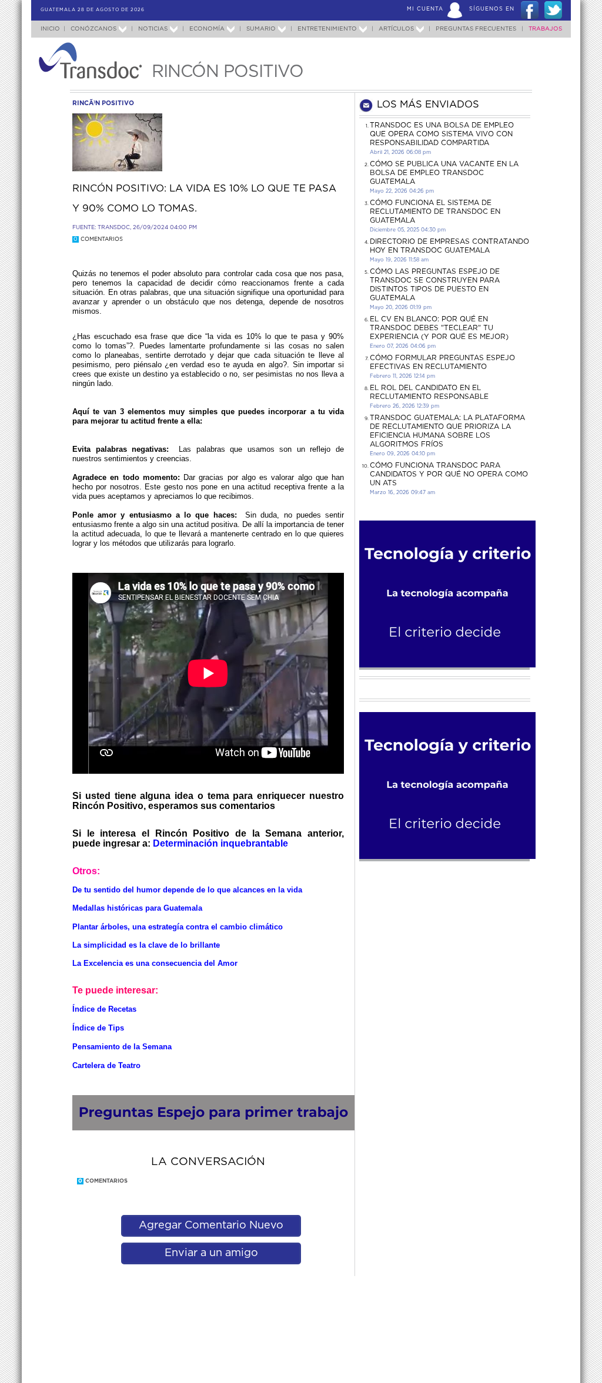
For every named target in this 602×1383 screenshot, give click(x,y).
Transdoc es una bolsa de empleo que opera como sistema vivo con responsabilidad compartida (442, 134)
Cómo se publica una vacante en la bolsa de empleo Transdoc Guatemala (444, 172)
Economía (207, 29)
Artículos (396, 29)
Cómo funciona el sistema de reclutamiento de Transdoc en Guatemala (435, 211)
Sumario (261, 29)
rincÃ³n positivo (103, 103)
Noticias (153, 29)
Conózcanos (93, 29)
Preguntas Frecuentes (476, 29)
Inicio (50, 29)
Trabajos (545, 29)
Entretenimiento (327, 29)
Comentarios (98, 239)
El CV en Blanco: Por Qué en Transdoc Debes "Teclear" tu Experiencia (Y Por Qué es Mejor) (439, 327)
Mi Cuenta (425, 9)
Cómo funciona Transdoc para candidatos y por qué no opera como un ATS (449, 474)
